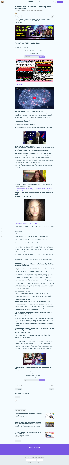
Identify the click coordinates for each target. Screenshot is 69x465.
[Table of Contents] (1, 232)
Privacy (33, 457)
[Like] (16, 16)
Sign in (65, 1)
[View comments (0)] (18, 16)
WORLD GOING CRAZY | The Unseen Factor (30, 111)
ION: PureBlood (18, 223)
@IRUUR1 (20, 84)
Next (51, 389)
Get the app (40, 460)
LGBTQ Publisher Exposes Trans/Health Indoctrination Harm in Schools (33, 368)
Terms (36, 457)
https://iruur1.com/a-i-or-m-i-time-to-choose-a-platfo (34, 193)
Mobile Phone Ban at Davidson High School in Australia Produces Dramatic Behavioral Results (33, 185)
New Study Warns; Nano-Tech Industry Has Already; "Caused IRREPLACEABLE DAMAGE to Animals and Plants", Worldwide (28, 424)
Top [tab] (16, 410)
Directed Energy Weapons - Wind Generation (23, 435)
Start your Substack (31, 460)
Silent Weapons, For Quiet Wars (21, 416)
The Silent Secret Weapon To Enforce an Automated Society (28, 414)
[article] (34, 416)
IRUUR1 (16, 84)
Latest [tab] (19, 410)
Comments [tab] (17, 396)
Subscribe (60, 1)
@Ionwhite (26, 223)
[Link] (13, 43)
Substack (29, 462)
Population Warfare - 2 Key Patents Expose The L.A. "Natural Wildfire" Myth (28, 433)
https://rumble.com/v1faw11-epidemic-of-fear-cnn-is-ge (31, 150)
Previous (19, 389)
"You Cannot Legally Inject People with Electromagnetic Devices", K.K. (28, 426)
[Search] (53, 2)
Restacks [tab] (22, 396)
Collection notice (41, 457)
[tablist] (19, 397)
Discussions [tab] (23, 410)
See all (17, 441)
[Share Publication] (56, 2)
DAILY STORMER (34, 223)
